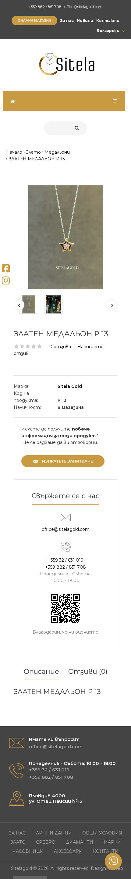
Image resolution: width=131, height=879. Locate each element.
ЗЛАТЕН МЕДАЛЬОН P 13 (37, 159)
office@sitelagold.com (83, 6)
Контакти (107, 20)
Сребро (45, 842)
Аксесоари (68, 851)
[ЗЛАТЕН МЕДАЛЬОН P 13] (65, 237)
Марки (112, 842)
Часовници (28, 851)
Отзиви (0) (88, 671)
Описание (41, 671)
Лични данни (54, 833)
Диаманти (79, 842)
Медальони (57, 152)
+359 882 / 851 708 (45, 6)
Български (108, 30)
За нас (67, 20)
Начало (14, 152)
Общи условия (102, 833)
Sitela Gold (70, 386)
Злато (33, 152)
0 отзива (60, 346)
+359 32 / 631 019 (65, 560)
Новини (85, 20)
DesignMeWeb (107, 868)
